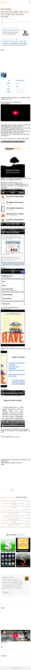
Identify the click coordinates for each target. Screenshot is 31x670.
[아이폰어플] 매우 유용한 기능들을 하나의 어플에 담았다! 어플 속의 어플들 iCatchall (13, 512)
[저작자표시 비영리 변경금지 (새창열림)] (17, 490)
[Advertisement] (15, 61)
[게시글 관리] (7, 490)
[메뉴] (29, 2)
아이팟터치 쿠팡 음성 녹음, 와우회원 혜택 (14, 41)
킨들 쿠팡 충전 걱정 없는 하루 (11, 30)
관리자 (20, 668)
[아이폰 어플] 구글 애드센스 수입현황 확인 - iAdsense (12, 510)
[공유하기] (5, 490)
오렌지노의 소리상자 (8, 577)
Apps (13, 497)
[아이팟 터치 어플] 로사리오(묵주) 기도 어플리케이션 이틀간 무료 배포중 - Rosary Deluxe (13, 524)
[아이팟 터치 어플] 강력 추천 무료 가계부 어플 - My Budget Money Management (13, 518)
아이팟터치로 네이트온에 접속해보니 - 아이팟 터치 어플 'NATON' (13, 504)
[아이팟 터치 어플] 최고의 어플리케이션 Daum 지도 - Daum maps (13, 521)
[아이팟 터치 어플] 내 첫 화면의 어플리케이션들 (12, 515)
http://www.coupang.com (9, 28)
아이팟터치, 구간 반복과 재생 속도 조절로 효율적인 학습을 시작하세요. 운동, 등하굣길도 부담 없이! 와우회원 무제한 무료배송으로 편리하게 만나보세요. (15, 44)
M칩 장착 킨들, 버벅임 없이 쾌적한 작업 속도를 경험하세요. (10, 33)
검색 (28, 650)
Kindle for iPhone (20, 89)
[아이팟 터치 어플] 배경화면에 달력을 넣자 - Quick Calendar (13, 527)
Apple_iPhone (5, 497)
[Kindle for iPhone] (20, 92)
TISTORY (16, 668)
